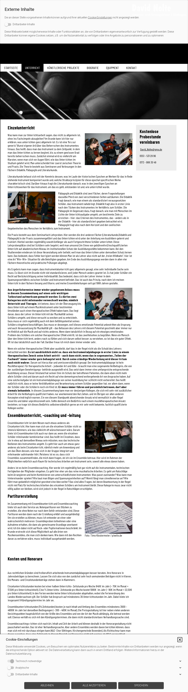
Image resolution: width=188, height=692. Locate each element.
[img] (94, 10)
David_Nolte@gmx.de (151, 149)
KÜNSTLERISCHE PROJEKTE (63, 68)
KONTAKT (131, 68)
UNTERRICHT (32, 68)
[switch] (20, 24)
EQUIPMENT (112, 68)
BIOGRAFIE (93, 68)
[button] (180, 639)
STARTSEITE (11, 68)
